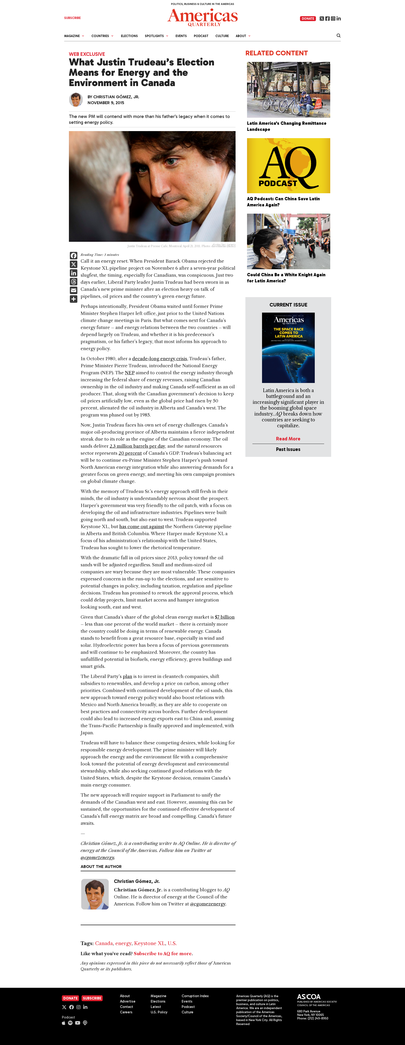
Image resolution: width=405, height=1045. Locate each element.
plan (127, 676)
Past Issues (288, 449)
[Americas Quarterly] (202, 17)
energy (123, 943)
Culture (222, 36)
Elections (129, 36)
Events (181, 36)
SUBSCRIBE (72, 18)
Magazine (158, 996)
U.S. (172, 943)
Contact (126, 1007)
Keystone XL (149, 943)
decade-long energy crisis (159, 358)
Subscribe (92, 998)
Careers (126, 1012)
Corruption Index (195, 996)
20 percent (130, 453)
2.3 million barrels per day (137, 446)
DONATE (308, 18)
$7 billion (225, 617)
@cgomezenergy (97, 857)
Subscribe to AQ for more (163, 953)
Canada (104, 943)
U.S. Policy (159, 1012)
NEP (130, 372)
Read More (288, 439)
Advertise (127, 1001)
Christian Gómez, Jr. (116, 96)
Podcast (201, 36)
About (125, 996)
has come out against (141, 526)
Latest (156, 1007)
